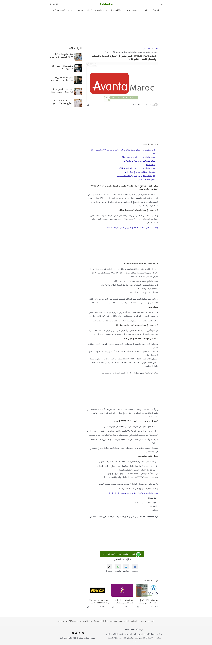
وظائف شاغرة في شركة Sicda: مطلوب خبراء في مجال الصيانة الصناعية (132, 227)
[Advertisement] (106, 28)
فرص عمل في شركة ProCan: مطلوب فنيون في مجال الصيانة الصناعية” (132, 493)
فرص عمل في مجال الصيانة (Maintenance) (138, 157)
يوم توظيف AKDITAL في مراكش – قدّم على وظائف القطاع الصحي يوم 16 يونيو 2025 (147, 601)
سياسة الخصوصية (101, 621)
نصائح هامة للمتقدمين (146, 179)
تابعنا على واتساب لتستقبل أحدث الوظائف (119, 554)
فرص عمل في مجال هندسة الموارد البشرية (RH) (137, 168)
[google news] (79, 633)
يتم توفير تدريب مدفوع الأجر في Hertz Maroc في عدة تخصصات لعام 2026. (98, 601)
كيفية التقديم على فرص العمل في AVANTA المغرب (136, 175)
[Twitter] (54, 4)
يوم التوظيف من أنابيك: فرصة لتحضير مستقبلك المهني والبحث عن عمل (124, 601)
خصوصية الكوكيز (72, 621)
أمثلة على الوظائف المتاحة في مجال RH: (140, 171)
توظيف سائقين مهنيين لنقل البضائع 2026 (62, 67)
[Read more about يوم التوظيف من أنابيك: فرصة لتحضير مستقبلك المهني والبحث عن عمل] (122, 590)
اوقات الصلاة (124, 621)
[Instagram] (50, 4)
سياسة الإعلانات (86, 621)
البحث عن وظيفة (147, 621)
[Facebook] (57, 4)
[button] (162, 4)
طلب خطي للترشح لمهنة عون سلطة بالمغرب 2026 (62, 90)
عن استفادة (135, 621)
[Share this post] (88, 105)
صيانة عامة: (150, 164)
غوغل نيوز (113, 621)
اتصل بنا (61, 621)
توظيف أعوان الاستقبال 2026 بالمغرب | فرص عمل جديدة (61, 55)
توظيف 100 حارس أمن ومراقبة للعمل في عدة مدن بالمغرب (62, 78)
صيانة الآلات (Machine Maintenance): (139, 160)
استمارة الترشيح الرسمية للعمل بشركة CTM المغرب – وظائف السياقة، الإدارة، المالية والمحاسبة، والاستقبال (61, 102)
